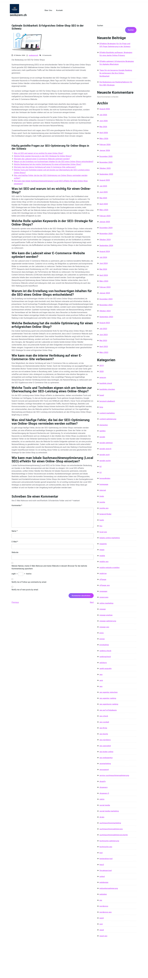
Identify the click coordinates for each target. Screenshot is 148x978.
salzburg (103, 663)
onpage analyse (106, 615)
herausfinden (104, 478)
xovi (101, 924)
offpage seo (104, 585)
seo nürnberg (105, 740)
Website (15, 552)
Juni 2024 (103, 263)
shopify (102, 781)
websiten (103, 894)
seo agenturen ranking (108, 704)
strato (101, 817)
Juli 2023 (103, 329)
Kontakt (59, 10)
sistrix (101, 799)
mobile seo (103, 562)
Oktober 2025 (105, 168)
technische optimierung (109, 841)
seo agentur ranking (107, 698)
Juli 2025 (103, 186)
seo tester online (106, 752)
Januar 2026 (104, 150)
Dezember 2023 (106, 299)
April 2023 (103, 346)
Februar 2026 (105, 145)
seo (100, 686)
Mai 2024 (103, 269)
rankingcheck (105, 657)
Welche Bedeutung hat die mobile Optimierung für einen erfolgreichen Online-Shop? (47, 164)
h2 (100, 466)
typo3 (101, 865)
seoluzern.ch (18, 15)
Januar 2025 (104, 222)
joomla (102, 502)
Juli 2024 (103, 257)
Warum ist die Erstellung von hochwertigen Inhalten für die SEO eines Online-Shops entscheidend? (53, 161)
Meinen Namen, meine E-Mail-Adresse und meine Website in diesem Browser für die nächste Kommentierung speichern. (49, 567)
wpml (101, 918)
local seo (103, 532)
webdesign (103, 882)
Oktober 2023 (105, 311)
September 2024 (106, 245)
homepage (103, 484)
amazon (102, 377)
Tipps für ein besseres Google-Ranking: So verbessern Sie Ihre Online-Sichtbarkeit (115, 73)
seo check (103, 716)
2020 (101, 371)
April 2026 (103, 133)
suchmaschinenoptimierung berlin (113, 835)
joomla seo (103, 508)
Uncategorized (105, 870)
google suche (105, 461)
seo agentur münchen (108, 692)
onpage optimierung (107, 621)
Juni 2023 (103, 335)
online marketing (106, 603)
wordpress (103, 906)
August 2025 (104, 180)
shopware (103, 787)
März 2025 (103, 210)
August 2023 (104, 323)
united (102, 876)
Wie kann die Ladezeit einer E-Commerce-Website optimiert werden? (42, 159)
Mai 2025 (103, 198)
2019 (101, 366)
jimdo (101, 496)
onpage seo (104, 627)
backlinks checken (107, 389)
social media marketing (109, 811)
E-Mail (15, 542)
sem (101, 680)
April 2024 (103, 275)
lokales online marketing (109, 538)
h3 (100, 472)
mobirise (103, 573)
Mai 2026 (103, 127)
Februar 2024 (105, 287)
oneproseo (103, 597)
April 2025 (103, 204)
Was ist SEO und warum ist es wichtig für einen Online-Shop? (38, 153)
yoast (101, 930)
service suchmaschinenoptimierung (114, 775)
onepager (103, 591)
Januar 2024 (104, 293)
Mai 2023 (103, 340)
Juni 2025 (103, 192)
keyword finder (105, 514)
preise (102, 639)
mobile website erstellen (109, 568)
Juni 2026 (103, 121)
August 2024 (104, 251)
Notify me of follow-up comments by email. (29, 582)
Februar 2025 (105, 216)
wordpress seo (105, 912)
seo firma (103, 728)
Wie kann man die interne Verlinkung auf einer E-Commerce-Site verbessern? (45, 167)
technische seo (105, 847)
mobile (102, 556)
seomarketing (105, 764)
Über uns (48, 10)
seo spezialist (105, 746)
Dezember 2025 (106, 156)
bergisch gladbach (107, 401)
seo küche (103, 734)
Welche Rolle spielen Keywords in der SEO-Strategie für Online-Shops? (43, 156)
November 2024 (106, 234)
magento (103, 544)
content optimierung (107, 419)
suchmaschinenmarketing (110, 823)
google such (104, 455)
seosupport (104, 770)
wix (100, 900)
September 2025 (106, 174)
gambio (102, 431)
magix (101, 550)
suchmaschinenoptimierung (111, 829)
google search (105, 449)
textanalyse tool (106, 859)
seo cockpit (104, 722)
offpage (102, 579)
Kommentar (17, 505)
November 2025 (106, 162)
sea (100, 674)
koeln (101, 520)
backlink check (105, 383)
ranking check (105, 651)
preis (101, 633)
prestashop (104, 645)
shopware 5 (104, 793)
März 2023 (103, 352)
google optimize (106, 443)
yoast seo (103, 936)
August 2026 (104, 109)
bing (101, 407)
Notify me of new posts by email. (25, 590)
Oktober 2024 (105, 240)
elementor (103, 425)
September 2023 (106, 317)
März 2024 (103, 281)
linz (100, 526)
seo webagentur (106, 758)
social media (104, 805)
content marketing (107, 413)
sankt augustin (105, 668)
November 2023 (106, 305)
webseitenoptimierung (108, 888)
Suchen (100, 25)
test (101, 853)
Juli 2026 (103, 115)
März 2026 (103, 139)
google (102, 437)
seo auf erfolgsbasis (108, 710)
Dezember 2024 (106, 228)
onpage (102, 609)
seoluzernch (33, 55)
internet (102, 490)
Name (15, 531)
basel (101, 395)
